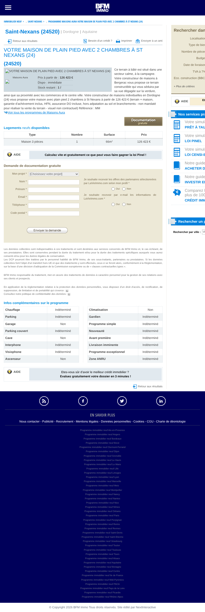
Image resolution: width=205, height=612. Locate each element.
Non (129, 189)
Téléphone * (19, 205)
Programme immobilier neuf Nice (102, 503)
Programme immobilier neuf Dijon (102, 451)
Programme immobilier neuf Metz (102, 485)
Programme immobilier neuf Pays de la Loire (102, 588)
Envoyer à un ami (151, 40)
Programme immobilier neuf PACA (103, 584)
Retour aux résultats (25, 41)
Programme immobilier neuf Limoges (102, 473)
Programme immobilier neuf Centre (102, 571)
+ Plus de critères (184, 86)
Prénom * (21, 189)
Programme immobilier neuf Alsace (102, 558)
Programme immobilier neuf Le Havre (102, 460)
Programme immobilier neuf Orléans (102, 511)
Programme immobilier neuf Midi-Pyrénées (102, 580)
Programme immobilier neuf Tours (103, 554)
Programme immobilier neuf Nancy (102, 494)
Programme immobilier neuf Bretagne (102, 567)
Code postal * (18, 212)
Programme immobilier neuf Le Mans (102, 464)
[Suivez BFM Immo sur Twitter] (122, 401)
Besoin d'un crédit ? (100, 40)
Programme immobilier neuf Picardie (102, 592)
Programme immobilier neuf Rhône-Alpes (102, 597)
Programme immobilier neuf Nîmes (102, 507)
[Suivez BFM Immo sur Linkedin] (161, 401)
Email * (22, 197)
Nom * (23, 181)
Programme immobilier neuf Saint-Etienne (102, 537)
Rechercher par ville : (187, 232)
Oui (118, 189)
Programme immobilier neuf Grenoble (102, 456)
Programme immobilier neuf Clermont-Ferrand (103, 447)
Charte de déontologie (171, 421)
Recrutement (64, 421)
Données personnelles (116, 421)
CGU (150, 421)
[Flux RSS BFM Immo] (44, 401)
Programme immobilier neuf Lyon (102, 477)
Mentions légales (87, 421)
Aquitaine (89, 32)
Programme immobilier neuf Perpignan (102, 520)
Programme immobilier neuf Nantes (102, 498)
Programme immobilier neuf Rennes (102, 528)
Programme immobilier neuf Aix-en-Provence (102, 430)
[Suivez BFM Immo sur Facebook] (83, 401)
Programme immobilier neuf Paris (102, 515)
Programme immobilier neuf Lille (102, 468)
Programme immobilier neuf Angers (102, 434)
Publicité (48, 421)
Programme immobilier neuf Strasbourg (102, 541)
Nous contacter (30, 421)
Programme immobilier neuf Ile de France (102, 575)
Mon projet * (19, 173)
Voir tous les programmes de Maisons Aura (36, 112)
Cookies (139, 421)
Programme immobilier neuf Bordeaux (103, 438)
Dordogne (71, 32)
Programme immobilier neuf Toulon (102, 545)
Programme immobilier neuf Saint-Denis (102, 532)
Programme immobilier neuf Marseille (102, 481)
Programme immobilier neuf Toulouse (102, 550)
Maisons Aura (20, 77)
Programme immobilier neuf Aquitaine (102, 562)
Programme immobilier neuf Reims (102, 524)
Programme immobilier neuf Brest (102, 443)
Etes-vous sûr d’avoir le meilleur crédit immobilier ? (95, 374)
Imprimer (126, 40)
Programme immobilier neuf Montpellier (102, 490)
